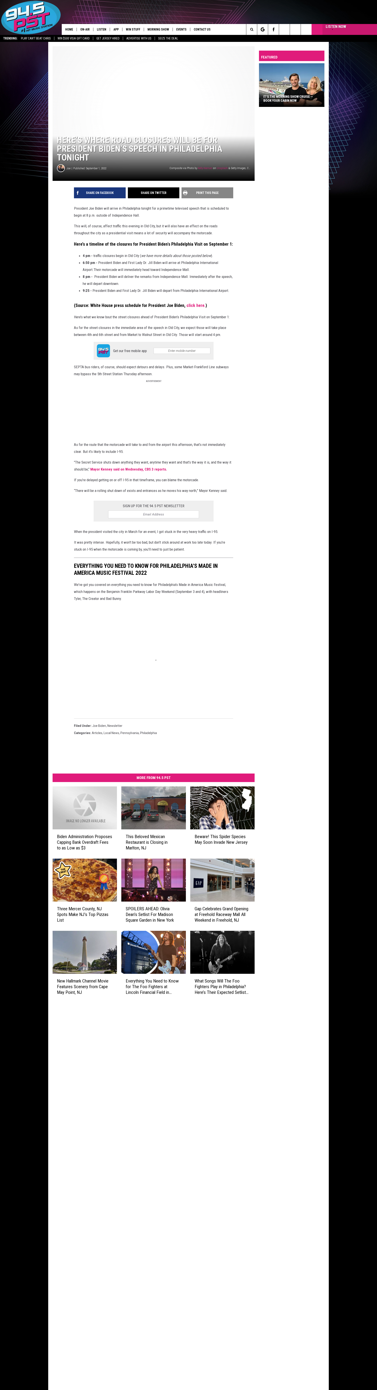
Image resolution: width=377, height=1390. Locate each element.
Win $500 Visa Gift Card (74, 38)
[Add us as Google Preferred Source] (262, 29)
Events (181, 29)
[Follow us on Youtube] (306, 29)
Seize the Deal (168, 38)
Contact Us (202, 29)
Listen (101, 29)
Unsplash (222, 168)
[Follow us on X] (295, 29)
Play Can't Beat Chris (36, 38)
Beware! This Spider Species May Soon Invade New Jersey (221, 839)
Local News (111, 733)
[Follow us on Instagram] (284, 29)
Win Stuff (133, 29)
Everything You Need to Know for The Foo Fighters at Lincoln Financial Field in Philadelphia (152, 986)
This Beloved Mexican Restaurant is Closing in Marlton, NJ (147, 842)
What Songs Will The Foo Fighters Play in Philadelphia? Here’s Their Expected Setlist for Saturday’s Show (220, 986)
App (116, 29)
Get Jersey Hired (108, 38)
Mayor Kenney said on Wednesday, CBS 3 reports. (129, 469)
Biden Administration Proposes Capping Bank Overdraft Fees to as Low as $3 (84, 842)
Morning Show (158, 29)
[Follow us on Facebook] (273, 29)
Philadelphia (148, 733)
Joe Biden (99, 726)
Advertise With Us (138, 38)
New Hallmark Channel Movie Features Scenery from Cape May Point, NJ (82, 986)
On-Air (85, 29)
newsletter (114, 726)
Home (69, 29)
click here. (196, 305)
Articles (97, 733)
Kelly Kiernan (205, 168)
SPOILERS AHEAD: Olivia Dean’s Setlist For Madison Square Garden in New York (150, 914)
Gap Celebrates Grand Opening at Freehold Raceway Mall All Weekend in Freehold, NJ (221, 914)
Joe (68, 168)
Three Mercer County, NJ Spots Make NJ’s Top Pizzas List (82, 914)
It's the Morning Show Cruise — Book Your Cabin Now (288, 99)
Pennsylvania (129, 733)
